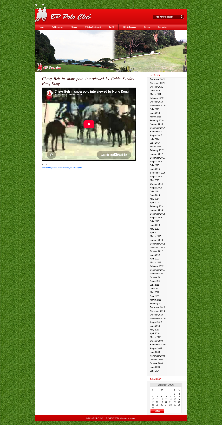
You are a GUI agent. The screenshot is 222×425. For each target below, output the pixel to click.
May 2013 (154, 229)
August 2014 (156, 188)
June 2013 (155, 225)
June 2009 (155, 352)
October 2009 (156, 341)
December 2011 (157, 270)
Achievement (57, 27)
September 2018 (157, 105)
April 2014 (154, 202)
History (74, 27)
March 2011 (155, 300)
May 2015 (154, 180)
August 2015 (156, 176)
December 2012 (157, 244)
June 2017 (155, 143)
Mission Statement (93, 27)
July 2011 (154, 285)
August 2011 (156, 281)
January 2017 (156, 154)
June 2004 (155, 367)
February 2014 (156, 206)
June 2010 (155, 326)
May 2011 (154, 292)
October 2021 (156, 87)
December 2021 (157, 79)
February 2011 (156, 303)
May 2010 (154, 329)
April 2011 (154, 296)
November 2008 (157, 356)
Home (41, 27)
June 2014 (155, 195)
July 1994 (154, 371)
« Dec (157, 411)
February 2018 (156, 120)
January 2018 (156, 124)
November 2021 (157, 83)
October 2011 (156, 277)
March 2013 (155, 236)
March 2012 (155, 262)
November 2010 (157, 311)
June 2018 (155, 113)
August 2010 (156, 322)
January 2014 (156, 210)
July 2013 (154, 221)
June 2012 (155, 255)
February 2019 (156, 98)
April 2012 (154, 259)
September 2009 (157, 344)
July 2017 (154, 139)
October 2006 (156, 363)
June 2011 (155, 288)
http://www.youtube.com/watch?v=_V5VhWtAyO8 (62, 167)
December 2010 (157, 307)
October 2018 (156, 102)
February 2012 (156, 266)
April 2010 (154, 333)
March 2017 (155, 146)
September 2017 (157, 131)
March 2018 (155, 117)
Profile (111, 27)
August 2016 (156, 161)
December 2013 (157, 214)
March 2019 (155, 94)
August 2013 (156, 217)
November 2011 (157, 273)
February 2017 (156, 150)
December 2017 (157, 128)
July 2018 (154, 109)
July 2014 (154, 191)
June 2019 (155, 90)
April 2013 (154, 232)
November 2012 (157, 247)
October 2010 (156, 315)
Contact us (162, 27)
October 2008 (156, 359)
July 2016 (154, 165)
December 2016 (157, 158)
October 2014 (156, 184)
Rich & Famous (129, 27)
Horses (147, 27)
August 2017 (156, 135)
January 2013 (156, 240)
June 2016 (155, 169)
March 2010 (155, 337)
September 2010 (157, 318)
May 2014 (154, 199)
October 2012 (156, 251)
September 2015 (157, 173)
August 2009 (156, 348)
